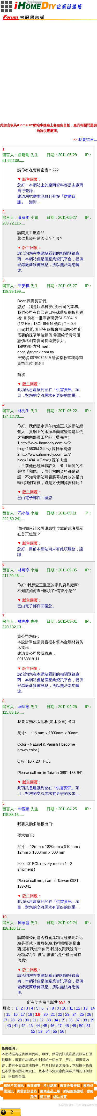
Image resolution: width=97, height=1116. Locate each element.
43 (30, 1026)
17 (23, 1014)
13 (85, 1008)
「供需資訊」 (64, 390)
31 (34, 1020)
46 (52, 1026)
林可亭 (23, 570)
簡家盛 (23, 923)
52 (33, 1031)
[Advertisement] (48, 70)
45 (45, 1026)
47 (59, 1026)
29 (20, 1020)
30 (27, 1020)
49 (74, 1026)
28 (12, 1020)
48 (67, 1026)
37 (78, 1020)
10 (64, 1008)
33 (49, 1020)
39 (92, 1020)
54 (48, 1031)
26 (89, 1014)
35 (63, 1020)
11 (71, 1008)
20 (45, 1014)
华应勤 (23, 707)
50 (81, 1026)
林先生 (23, 411)
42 (23, 1026)
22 (60, 1014)
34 (56, 1020)
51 (88, 1026)
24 (74, 1014)
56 (62, 1031)
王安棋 (23, 286)
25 (82, 1014)
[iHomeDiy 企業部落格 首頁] (48, 8)
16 (15, 1014)
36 (70, 1020)
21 (53, 1014)
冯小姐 (23, 513)
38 (85, 1020)
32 (41, 1020)
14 (93, 1008)
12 (78, 1008)
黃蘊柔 (23, 217)
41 (16, 1026)
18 (30, 1014)
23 (67, 1014)
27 (5, 1020)
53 (40, 1031)
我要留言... (85, 140)
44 (38, 1026)
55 (55, 1031)
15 (8, 1014)
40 (9, 1026)
